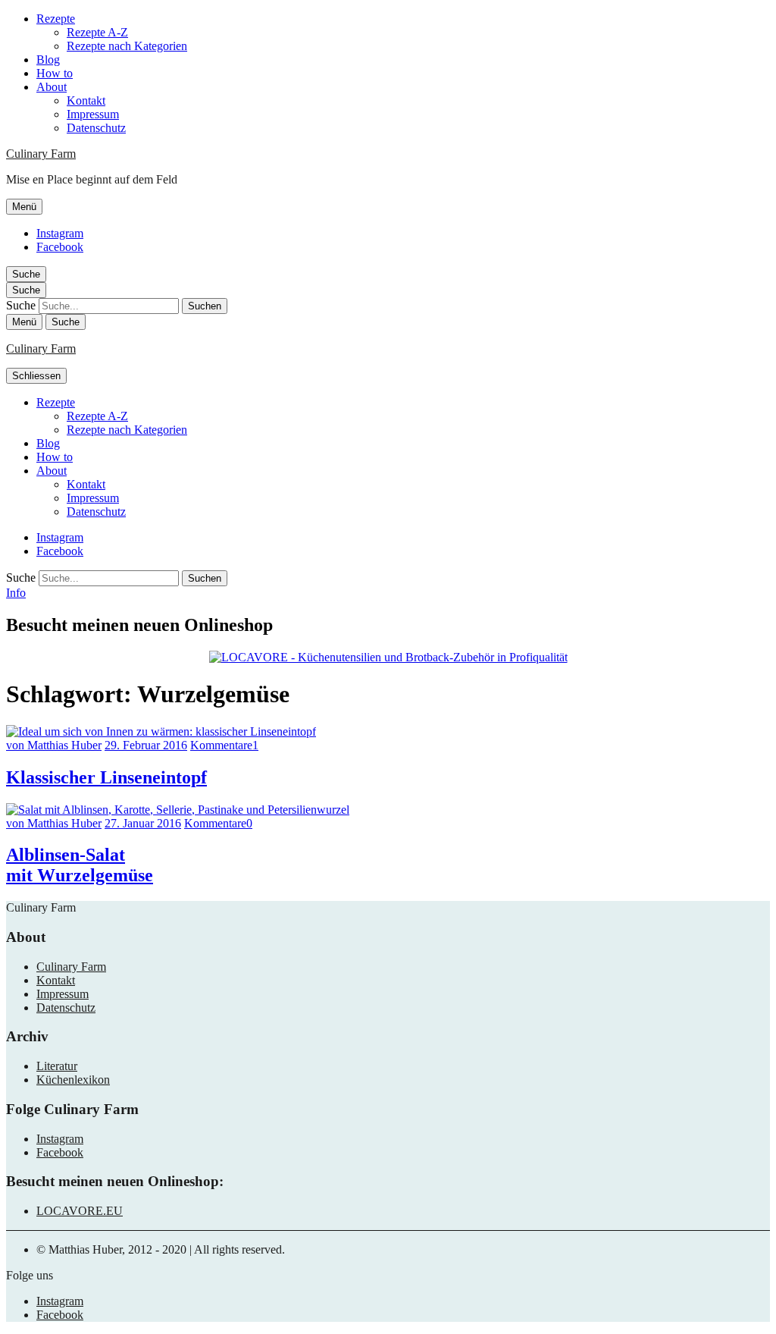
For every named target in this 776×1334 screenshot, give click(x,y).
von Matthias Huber (54, 745)
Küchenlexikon (73, 1079)
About (51, 86)
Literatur (56, 1065)
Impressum (93, 114)
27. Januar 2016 (143, 823)
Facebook (59, 246)
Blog (48, 59)
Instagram (59, 233)
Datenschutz (96, 127)
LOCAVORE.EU (79, 1210)
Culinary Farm (41, 153)
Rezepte (55, 18)
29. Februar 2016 (146, 745)
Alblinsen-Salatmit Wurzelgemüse (79, 865)
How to (54, 73)
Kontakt (86, 100)
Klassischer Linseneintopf (106, 777)
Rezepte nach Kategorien (127, 45)
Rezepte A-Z (97, 32)
